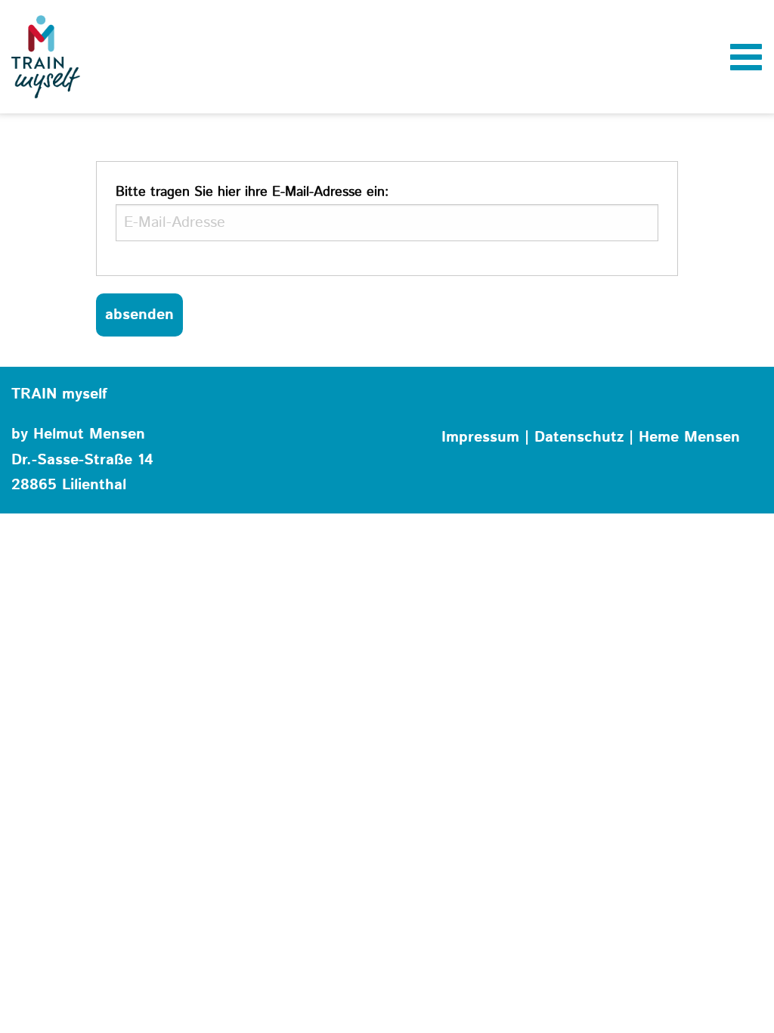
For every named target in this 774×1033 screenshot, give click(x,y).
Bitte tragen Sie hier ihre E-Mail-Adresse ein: (252, 192)
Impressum (480, 437)
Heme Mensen (689, 437)
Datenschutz (579, 437)
